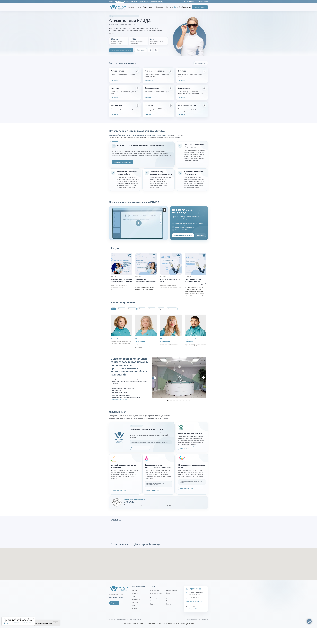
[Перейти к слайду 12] (183, 400)
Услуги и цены (147, 7)
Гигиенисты (131, 309)
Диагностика (170, 598)
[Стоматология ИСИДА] (118, 7)
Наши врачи (141, 50)
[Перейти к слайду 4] (171, 400)
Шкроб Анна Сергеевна (120, 339)
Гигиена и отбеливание (170, 594)
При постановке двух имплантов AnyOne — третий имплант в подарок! (195, 281)
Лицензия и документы (193, 619)
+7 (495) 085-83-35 (184, 7)
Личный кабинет (203, 1)
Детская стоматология (156, 1)
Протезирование (171, 590)
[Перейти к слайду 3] (170, 400)
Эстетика (152, 601)
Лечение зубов (154, 590)
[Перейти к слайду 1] (167, 400)
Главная (134, 590)
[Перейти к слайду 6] (174, 400)
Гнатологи (152, 309)
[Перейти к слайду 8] (177, 400)
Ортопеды (142, 309)
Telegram (191, 1)
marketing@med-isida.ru (192, 609)
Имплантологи (172, 309)
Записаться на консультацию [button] (122, 162)
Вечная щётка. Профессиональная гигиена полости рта (145, 281)
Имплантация (154, 598)
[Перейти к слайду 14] (186, 400)
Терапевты (121, 309)
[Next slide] (203, 377)
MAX (185, 1)
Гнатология (169, 601)
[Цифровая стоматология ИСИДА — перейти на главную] (118, 588)
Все (113, 309)
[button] (121, 50)
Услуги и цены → (200, 63)
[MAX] (156, 50)
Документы (114, 603)
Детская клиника (143, 1)
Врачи (139, 7)
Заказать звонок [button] (199, 7)
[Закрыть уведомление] (33, 618)
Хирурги (161, 309)
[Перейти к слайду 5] (173, 400)
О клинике (131, 7)
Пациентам (159, 7)
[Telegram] (150, 50)
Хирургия (153, 604)
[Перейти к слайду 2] (168, 400)
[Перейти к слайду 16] (189, 400)
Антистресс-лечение (156, 593)
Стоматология (120, 1)
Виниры (168, 604)
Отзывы (134, 605)
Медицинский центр (131, 1)
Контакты (169, 7)
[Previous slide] (155, 377)
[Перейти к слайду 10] (180, 400)
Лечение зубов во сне (119, 399)
